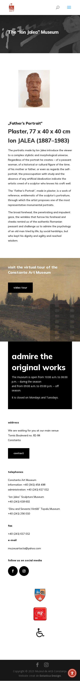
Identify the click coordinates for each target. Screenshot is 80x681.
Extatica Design (50, 675)
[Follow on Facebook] (13, 571)
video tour (20, 287)
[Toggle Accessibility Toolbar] (72, 673)
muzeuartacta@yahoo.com (24, 548)
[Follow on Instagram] (24, 571)
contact (19, 453)
